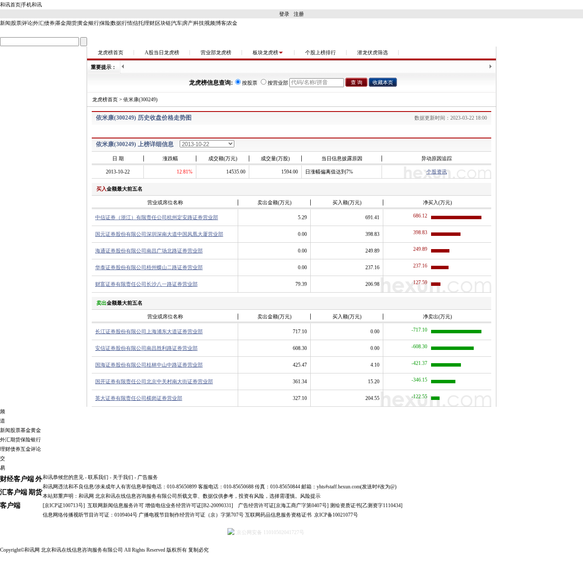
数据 (116, 23)
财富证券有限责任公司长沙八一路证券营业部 (146, 284)
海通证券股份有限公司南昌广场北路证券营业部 (149, 251)
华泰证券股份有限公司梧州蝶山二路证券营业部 (149, 267)
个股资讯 (436, 172)
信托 (138, 23)
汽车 (177, 23)
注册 (299, 14)
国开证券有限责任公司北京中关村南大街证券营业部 (154, 382)
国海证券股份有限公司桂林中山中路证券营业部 (149, 365)
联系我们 (98, 477)
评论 (27, 23)
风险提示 (310, 496)
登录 (284, 14)
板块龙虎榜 (265, 53)
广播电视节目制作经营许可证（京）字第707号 (191, 515)
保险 (105, 23)
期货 (72, 23)
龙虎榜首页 (110, 53)
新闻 (5, 23)
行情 (127, 23)
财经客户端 (17, 478)
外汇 (38, 23)
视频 (210, 23)
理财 (149, 23)
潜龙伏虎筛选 (372, 53)
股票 (16, 23)
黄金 (83, 23)
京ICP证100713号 (63, 505)
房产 (188, 23)
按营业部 (278, 83)
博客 (221, 23)
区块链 (163, 23)
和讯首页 (10, 5)
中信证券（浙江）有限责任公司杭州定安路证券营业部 (156, 217)
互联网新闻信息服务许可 (115, 505)
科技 (199, 23)
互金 (25, 449)
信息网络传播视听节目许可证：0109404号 (90, 515)
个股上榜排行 (320, 53)
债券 (49, 23)
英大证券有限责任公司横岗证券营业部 (138, 398)
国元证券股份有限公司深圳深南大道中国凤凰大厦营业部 (159, 234)
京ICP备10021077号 (336, 515)
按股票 (249, 83)
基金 (60, 23)
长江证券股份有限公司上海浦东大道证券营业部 (149, 332)
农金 (232, 23)
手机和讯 (31, 5)
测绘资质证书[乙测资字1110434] (366, 505)
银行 (94, 23)
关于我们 (123, 477)
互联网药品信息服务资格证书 (278, 515)
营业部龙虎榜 (216, 53)
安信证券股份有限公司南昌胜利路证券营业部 (146, 348)
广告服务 (147, 477)
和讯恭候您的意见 (63, 477)
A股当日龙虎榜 (162, 53)
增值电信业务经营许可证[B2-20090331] (189, 505)
